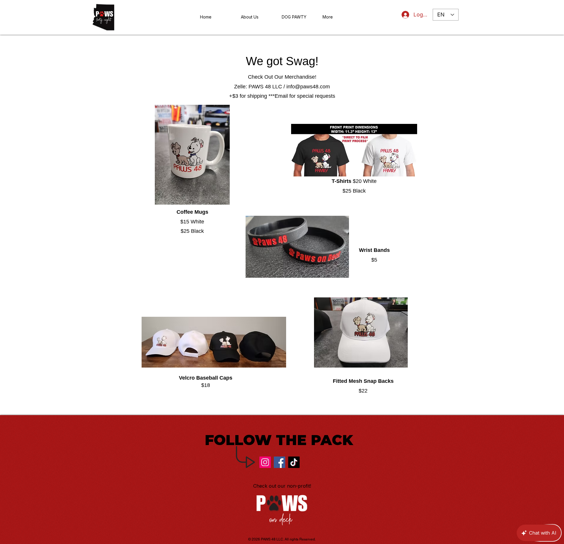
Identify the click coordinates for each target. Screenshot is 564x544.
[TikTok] (294, 462)
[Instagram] (265, 462)
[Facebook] (279, 462)
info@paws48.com (308, 87)
